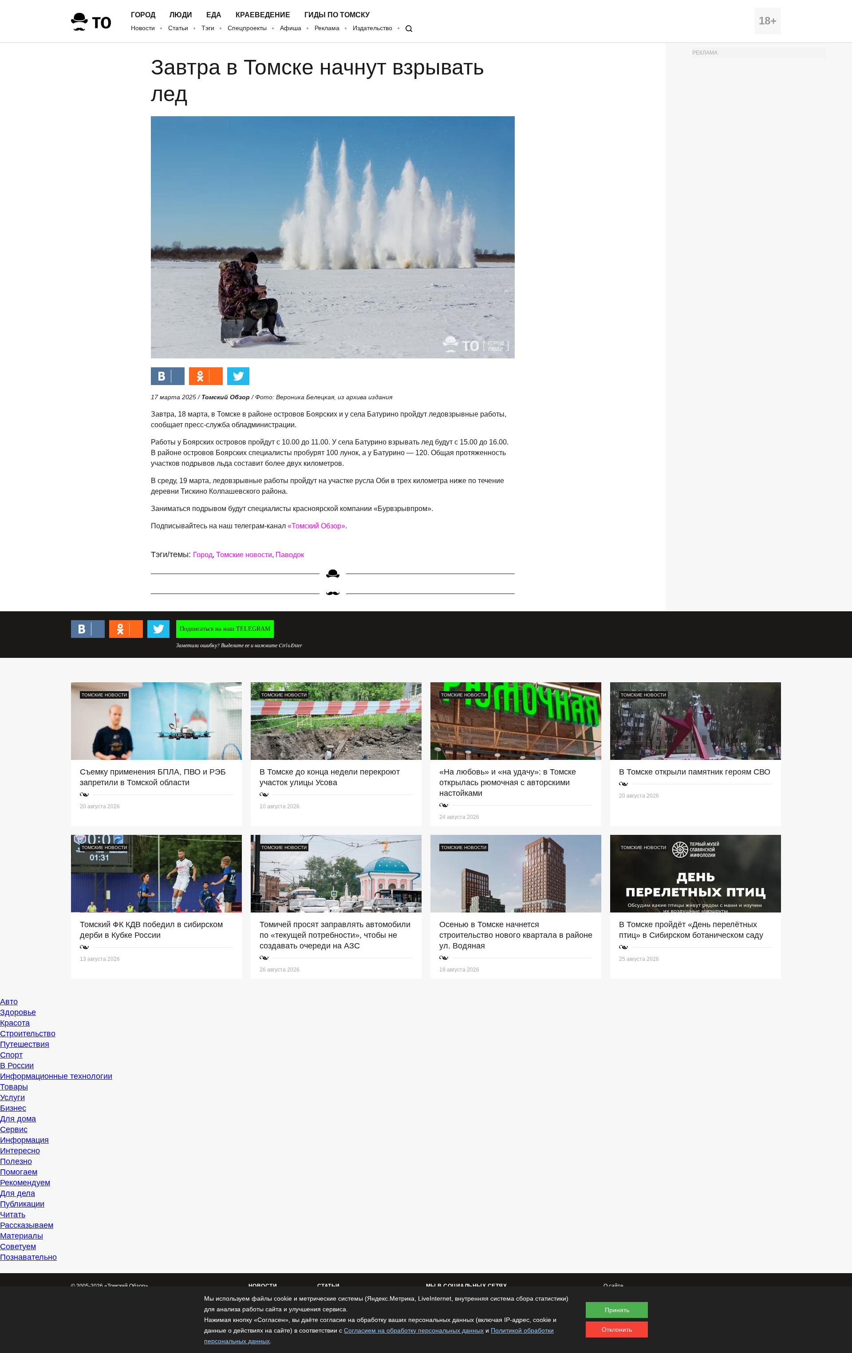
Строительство (27, 1033)
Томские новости (244, 555)
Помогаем (18, 1172)
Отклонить (617, 1329)
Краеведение (263, 15)
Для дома (18, 1118)
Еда (213, 15)
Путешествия (24, 1044)
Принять (617, 1310)
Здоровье (18, 1012)
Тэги (207, 27)
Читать (12, 1214)
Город (143, 15)
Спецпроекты (247, 27)
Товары (14, 1086)
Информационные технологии (56, 1076)
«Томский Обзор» (316, 526)
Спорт (11, 1054)
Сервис (14, 1129)
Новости (143, 27)
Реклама (327, 27)
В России (17, 1065)
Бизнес (13, 1108)
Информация (24, 1140)
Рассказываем (26, 1225)
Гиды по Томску (337, 15)
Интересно (20, 1150)
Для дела (17, 1193)
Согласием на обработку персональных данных (414, 1330)
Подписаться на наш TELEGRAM (225, 628)
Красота (15, 1023)
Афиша (290, 27)
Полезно (16, 1161)
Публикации (22, 1204)
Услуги (12, 1097)
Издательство (372, 27)
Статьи (178, 27)
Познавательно (28, 1257)
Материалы (21, 1235)
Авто (9, 1001)
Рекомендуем (25, 1182)
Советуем (18, 1246)
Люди (181, 15)
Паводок (290, 555)
